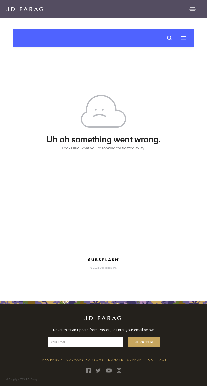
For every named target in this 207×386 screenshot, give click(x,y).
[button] (193, 9)
